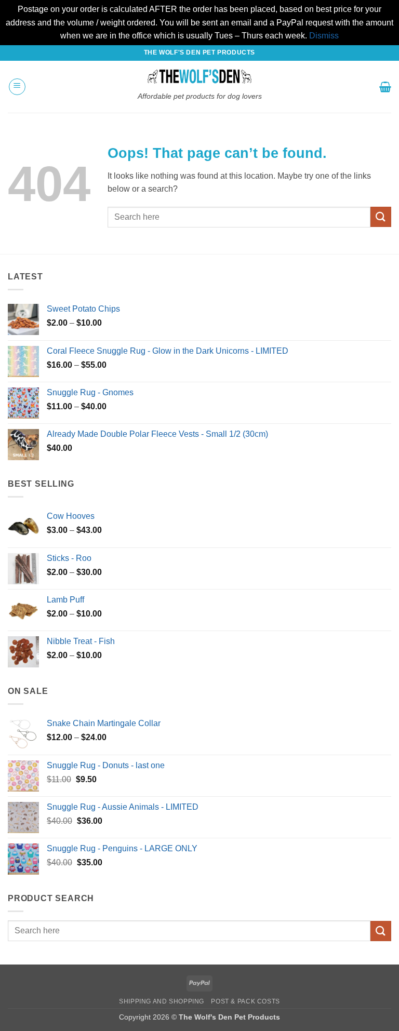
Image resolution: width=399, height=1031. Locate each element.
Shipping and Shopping (161, 1001)
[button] (17, 86)
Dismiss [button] (324, 35)
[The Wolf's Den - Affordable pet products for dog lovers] (200, 76)
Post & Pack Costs (245, 1001)
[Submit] (380, 217)
